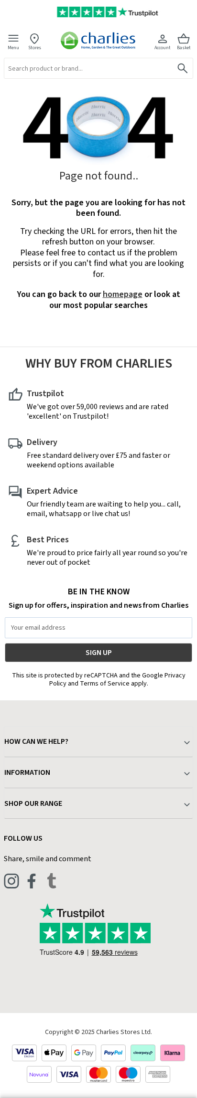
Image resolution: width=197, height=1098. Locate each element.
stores (34, 47)
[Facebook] (31, 880)
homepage (122, 294)
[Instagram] (11, 880)
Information (27, 772)
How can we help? (36, 741)
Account (162, 47)
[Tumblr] (51, 880)
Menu (13, 47)
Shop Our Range (33, 803)
